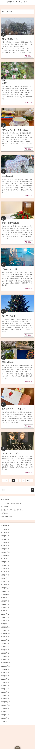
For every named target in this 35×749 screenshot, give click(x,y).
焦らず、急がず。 (9, 316)
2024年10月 (4, 594)
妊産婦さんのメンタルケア (13, 409)
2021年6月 (4, 718)
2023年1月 (4, 659)
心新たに (6, 83)
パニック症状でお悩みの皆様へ (11, 503)
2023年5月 (4, 650)
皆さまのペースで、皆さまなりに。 (12, 510)
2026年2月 (4, 545)
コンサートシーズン (11, 453)
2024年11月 (4, 591)
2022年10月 (4, 669)
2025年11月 (4, 552)
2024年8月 (4, 601)
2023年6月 (4, 646)
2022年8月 (4, 676)
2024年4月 (4, 614)
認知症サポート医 (9, 269)
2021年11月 (4, 705)
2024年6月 (4, 607)
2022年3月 (4, 692)
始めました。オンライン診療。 (15, 130)
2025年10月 (4, 555)
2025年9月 (4, 558)
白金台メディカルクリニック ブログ (16, 2)
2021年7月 (4, 715)
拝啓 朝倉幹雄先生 (10, 223)
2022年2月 (4, 695)
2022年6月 (4, 682)
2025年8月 (4, 562)
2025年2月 (4, 581)
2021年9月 (4, 708)
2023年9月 (4, 637)
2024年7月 (4, 604)
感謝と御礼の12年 (6, 516)
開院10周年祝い (8, 362)
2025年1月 (4, 584)
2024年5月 (4, 611)
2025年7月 (4, 565)
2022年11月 (4, 666)
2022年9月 (4, 672)
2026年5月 (4, 536)
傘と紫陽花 (4, 506)
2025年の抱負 (8, 176)
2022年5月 (4, 685)
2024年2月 (4, 620)
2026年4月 (4, 539)
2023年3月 (4, 653)
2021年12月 (4, 702)
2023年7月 (4, 643)
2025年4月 (4, 575)
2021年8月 (4, 711)
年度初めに (4, 513)
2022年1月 (4, 698)
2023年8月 (4, 640)
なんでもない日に (10, 39)
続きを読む (28, 56)
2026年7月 (4, 529)
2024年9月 (4, 598)
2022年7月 (4, 679)
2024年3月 (4, 617)
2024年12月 (4, 588)
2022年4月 (4, 689)
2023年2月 (4, 656)
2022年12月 (4, 663)
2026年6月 (4, 532)
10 (28, 480)
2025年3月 (4, 578)
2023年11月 (4, 630)
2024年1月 (4, 624)
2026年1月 (4, 549)
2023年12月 (4, 627)
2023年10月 (4, 633)
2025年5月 (4, 572)
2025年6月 (4, 568)
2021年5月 (4, 721)
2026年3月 (4, 542)
